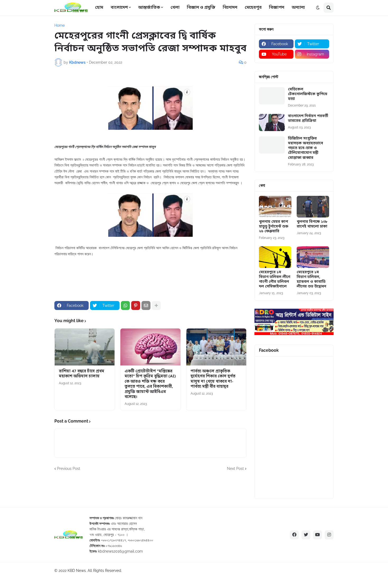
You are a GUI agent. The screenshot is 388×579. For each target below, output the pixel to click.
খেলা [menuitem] (175, 8)
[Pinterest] (135, 305)
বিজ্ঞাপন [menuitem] (276, 8)
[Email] (145, 305)
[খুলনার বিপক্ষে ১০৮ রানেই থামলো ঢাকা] (313, 206)
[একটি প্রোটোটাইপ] (150, 346)
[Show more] (156, 305)
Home (59, 25)
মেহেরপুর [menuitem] (253, 8)
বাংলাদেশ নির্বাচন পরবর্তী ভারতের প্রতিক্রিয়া (308, 118)
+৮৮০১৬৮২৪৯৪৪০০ (140, 540)
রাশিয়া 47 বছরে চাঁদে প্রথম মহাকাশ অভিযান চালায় (81, 374)
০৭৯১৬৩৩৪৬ (114, 546)
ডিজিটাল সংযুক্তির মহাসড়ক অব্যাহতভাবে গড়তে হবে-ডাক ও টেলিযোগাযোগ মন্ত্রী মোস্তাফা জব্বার (305, 148)
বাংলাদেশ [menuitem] (119, 8)
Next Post (235, 468)
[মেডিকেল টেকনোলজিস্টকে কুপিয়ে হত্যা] (272, 95)
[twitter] (305, 534)
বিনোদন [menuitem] (230, 8)
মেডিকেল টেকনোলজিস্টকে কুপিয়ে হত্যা (307, 94)
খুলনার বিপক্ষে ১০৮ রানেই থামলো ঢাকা (312, 224)
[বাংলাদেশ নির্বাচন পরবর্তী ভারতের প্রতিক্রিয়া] (272, 122)
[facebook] (294, 534)
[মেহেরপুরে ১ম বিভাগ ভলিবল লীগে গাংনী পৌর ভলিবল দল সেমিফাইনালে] (275, 257)
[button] (318, 8)
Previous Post (68, 468)
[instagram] (329, 534)
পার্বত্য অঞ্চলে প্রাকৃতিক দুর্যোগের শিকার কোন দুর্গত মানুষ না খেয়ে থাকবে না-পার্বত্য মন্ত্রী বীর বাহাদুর (213, 379)
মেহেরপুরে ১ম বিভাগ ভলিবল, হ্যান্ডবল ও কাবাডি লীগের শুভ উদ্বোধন (311, 279)
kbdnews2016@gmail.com (120, 551)
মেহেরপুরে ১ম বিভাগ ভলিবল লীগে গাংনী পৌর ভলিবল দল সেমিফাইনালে (274, 279)
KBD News (77, 570)
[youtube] (317, 534)
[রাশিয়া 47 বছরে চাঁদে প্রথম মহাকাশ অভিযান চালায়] (85, 346)
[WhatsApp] (125, 305)
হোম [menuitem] (99, 8)
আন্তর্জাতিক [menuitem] (149, 8)
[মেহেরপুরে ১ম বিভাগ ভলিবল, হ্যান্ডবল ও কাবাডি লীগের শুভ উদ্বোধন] (313, 257)
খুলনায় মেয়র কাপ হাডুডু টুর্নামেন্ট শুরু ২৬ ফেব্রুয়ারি (273, 227)
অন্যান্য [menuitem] (298, 8)
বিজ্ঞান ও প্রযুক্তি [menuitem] (201, 8)
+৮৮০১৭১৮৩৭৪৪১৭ (113, 540)
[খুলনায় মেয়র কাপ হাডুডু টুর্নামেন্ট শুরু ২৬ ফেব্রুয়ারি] (275, 206)
